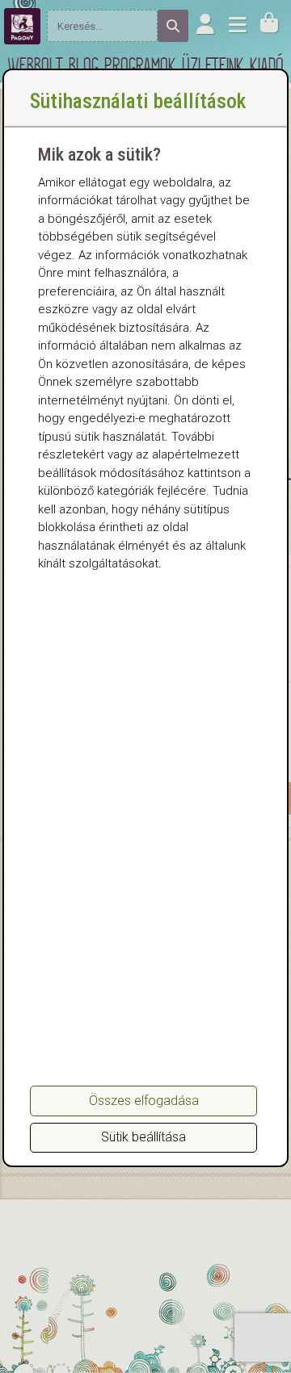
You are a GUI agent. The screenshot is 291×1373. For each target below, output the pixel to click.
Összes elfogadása (144, 1100)
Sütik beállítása (143, 1137)
